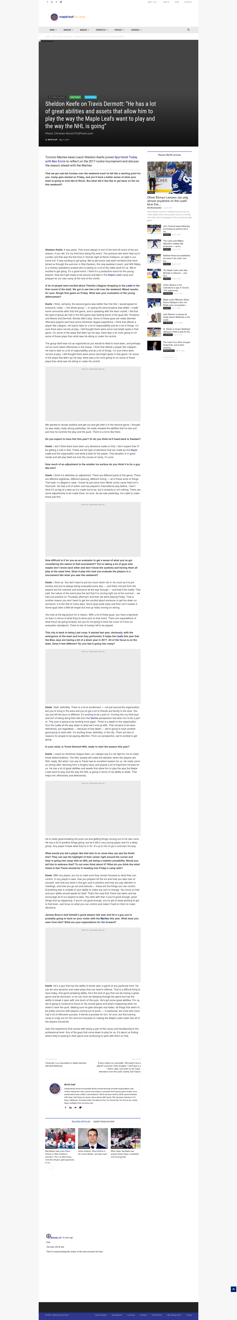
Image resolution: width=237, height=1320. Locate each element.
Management (117, 1315)
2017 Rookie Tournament (62, 36)
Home (47, 36)
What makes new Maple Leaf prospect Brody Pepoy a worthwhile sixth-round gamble (125, 1154)
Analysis (67, 30)
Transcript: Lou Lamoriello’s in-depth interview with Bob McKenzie (65, 1064)
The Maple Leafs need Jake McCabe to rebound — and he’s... (175, 273)
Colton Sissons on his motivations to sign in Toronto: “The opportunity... (176, 287)
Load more (168, 357)
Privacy (189, 1315)
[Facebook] (47, 2)
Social (177, 2)
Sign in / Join (152, 2)
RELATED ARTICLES (81, 1122)
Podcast (118, 30)
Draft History (157, 1315)
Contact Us (188, 2)
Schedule (135, 30)
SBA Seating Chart (174, 1315)
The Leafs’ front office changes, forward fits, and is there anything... (177, 345)
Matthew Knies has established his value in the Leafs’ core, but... (176, 258)
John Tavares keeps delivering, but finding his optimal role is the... (176, 229)
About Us (166, 2)
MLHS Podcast (169, 350)
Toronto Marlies (90, 97)
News (52, 30)
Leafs (129, 285)
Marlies (83, 30)
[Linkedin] (71, 1107)
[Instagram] (52, 2)
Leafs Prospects (75, 97)
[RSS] (56, 2)
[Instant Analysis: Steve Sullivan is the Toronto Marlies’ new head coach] (93, 1138)
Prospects (101, 30)
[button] (188, 30)
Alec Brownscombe (154, 208)
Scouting (143, 1315)
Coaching (131, 1315)
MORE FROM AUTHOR (104, 1122)
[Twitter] (61, 2)
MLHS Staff (52, 139)
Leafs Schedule (100, 1315)
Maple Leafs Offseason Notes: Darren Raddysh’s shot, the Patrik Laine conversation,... (176, 302)
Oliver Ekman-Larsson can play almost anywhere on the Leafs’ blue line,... (167, 200)
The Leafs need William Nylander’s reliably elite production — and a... (173, 243)
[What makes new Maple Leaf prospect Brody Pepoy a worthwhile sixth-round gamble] (126, 1138)
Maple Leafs (115, 274)
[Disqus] (93, 1267)
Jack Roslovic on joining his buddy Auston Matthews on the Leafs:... (176, 317)
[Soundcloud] (76, 1107)
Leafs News (168, 293)
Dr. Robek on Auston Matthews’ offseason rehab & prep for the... (177, 330)
